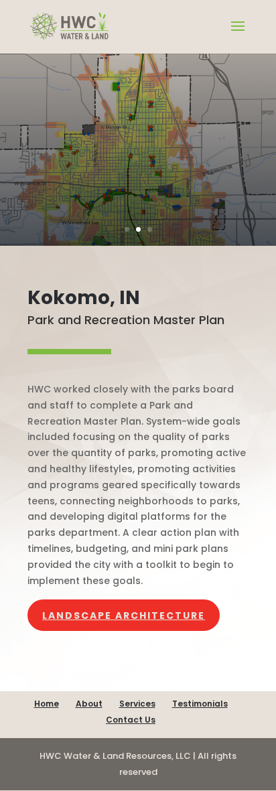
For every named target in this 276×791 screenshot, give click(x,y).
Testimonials (200, 703)
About (89, 703)
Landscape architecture (123, 615)
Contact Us (130, 719)
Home (46, 703)
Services (137, 703)
